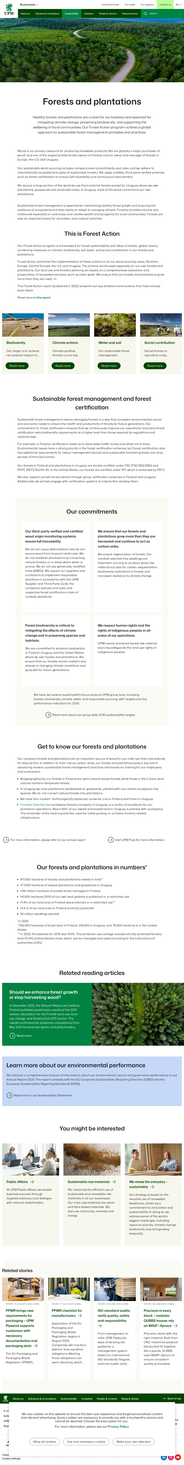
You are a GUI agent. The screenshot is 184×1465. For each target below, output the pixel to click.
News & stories (130, 1398)
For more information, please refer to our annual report (48, 840)
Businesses (27, 4)
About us (18, 1398)
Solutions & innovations (42, 1398)
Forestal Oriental (32, 805)
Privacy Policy (118, 1426)
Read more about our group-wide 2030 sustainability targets (93, 715)
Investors (86, 1398)
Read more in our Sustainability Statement (43, 1095)
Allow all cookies (44, 1442)
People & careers (107, 1398)
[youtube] (178, 1457)
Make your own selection (134, 1442)
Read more (24, 1036)
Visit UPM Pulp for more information (140, 840)
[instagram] (171, 1457)
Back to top (174, 1398)
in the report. (42, 297)
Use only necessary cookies (86, 1442)
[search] (162, 13)
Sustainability (69, 1398)
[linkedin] (164, 1457)
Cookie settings (11, 1458)
